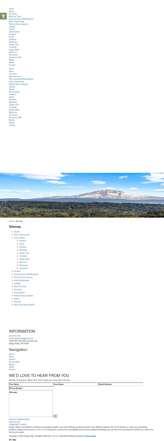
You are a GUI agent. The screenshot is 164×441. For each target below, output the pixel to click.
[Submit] (55, 416)
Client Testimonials (16, 21)
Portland (12, 34)
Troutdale (13, 47)
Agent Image (90, 436)
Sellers (11, 62)
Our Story (13, 13)
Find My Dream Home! (23, 277)
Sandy (11, 36)
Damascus (13, 54)
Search (12, 29)
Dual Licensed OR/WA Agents (21, 19)
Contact (12, 65)
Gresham (13, 39)
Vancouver (23, 268)
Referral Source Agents (18, 24)
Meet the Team (15, 16)
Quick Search (19, 292)
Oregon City (14, 44)
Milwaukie (13, 42)
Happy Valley (14, 49)
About (11, 11)
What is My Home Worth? (24, 304)
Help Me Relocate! (21, 280)
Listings (12, 26)
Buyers (12, 59)
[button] (3, 16)
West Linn (13, 52)
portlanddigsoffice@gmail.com (21, 338)
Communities (14, 31)
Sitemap (17, 301)
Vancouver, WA (15, 57)
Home (11, 8)
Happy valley (24, 259)
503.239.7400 (14, 335)
